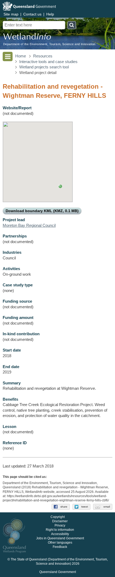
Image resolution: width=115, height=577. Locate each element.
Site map (10, 14)
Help (50, 14)
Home (20, 56)
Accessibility (60, 534)
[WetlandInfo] (27, 37)
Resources (42, 56)
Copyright (58, 517)
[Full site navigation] (8, 56)
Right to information (60, 530)
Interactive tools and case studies (48, 62)
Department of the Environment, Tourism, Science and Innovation (49, 44)
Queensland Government (57, 572)
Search (71, 25)
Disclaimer (60, 521)
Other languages (60, 543)
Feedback (60, 547)
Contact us (32, 14)
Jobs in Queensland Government (60, 538)
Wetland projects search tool (44, 67)
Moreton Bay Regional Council (29, 225)
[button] (60, 186)
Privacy (60, 526)
